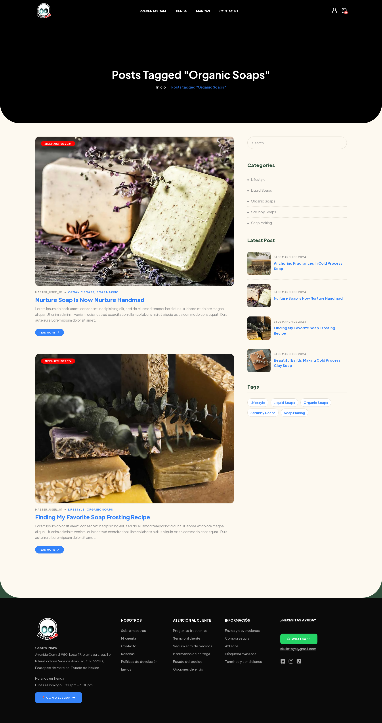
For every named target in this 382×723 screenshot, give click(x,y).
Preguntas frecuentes (190, 630)
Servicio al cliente (186, 638)
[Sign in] (334, 11)
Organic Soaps (81, 292)
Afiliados (232, 646)
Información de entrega (191, 654)
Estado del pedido (187, 661)
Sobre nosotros (133, 630)
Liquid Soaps (261, 190)
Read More (47, 332)
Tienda (181, 11)
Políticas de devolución (139, 661)
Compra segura (237, 638)
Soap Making (107, 292)
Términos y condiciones (243, 661)
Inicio (161, 87)
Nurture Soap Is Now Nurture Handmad (89, 299)
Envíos (126, 669)
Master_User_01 (48, 292)
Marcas (203, 11)
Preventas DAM (153, 11)
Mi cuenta (128, 638)
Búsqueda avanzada (240, 654)
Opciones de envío (188, 669)
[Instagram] (291, 661)
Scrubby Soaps (263, 212)
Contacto (228, 11)
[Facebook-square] (283, 661)
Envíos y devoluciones (242, 630)
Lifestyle (76, 509)
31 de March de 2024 (58, 143)
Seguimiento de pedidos (192, 646)
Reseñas (128, 654)
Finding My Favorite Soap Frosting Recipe (92, 517)
